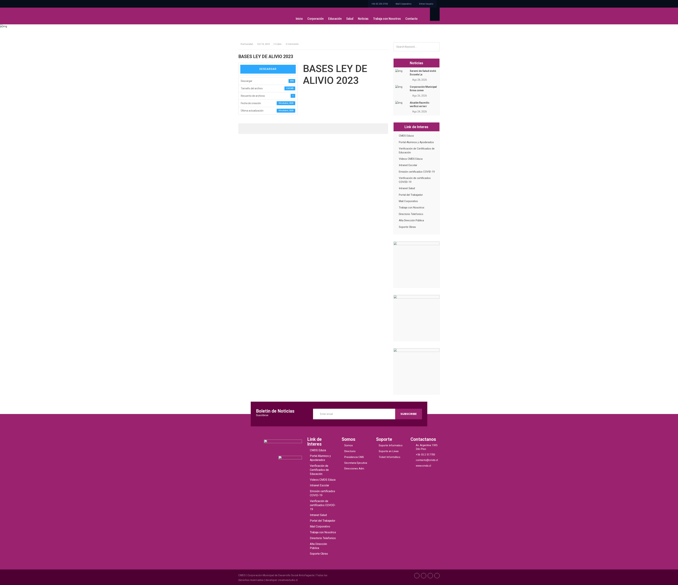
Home (310, 42)
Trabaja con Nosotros (387, 18)
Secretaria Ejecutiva (355, 462)
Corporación (315, 18)
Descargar (267, 69)
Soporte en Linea (389, 451)
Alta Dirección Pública (411, 220)
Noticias (363, 18)
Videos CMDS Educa (411, 158)
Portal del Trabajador (411, 194)
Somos (348, 445)
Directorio (350, 451)
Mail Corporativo (403, 4)
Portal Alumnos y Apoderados (416, 142)
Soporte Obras (407, 227)
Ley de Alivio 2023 (329, 42)
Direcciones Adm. (354, 468)
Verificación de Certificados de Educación (319, 470)
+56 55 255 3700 (379, 4)
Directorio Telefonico (411, 214)
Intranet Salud (407, 188)
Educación (335, 18)
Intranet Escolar (408, 165)
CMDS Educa (406, 135)
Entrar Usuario (426, 4)
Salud (349, 18)
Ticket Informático (389, 457)
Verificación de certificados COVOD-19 (323, 505)
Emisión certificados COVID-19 (417, 171)
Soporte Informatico (391, 445)
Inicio (299, 18)
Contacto (411, 18)
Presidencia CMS (354, 457)
